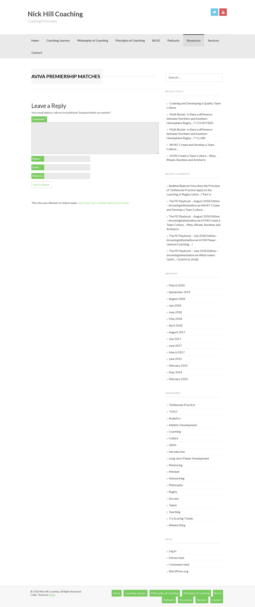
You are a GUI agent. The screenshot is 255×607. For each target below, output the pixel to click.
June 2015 (175, 358)
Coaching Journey (58, 40)
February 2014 (178, 379)
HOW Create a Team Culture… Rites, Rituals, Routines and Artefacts (193, 225)
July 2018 (175, 305)
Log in (172, 551)
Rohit (52, 594)
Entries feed (176, 557)
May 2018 (175, 318)
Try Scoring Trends (181, 518)
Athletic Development (183, 425)
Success (174, 498)
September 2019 (179, 292)
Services (213, 40)
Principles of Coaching (130, 40)
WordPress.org (178, 571)
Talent (173, 505)
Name (36, 158)
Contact (36, 52)
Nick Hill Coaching (55, 14)
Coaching (175, 431)
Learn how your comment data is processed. (103, 202)
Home (35, 40)
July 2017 (175, 339)
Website (37, 175)
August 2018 (177, 298)
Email (36, 167)
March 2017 (177, 352)
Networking (176, 478)
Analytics (175, 418)
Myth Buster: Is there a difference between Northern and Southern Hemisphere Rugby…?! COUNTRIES (190, 118)
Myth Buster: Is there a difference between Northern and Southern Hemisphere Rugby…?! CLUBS (189, 134)
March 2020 (177, 285)
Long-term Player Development (189, 458)
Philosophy (176, 485)
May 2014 (175, 372)
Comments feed (179, 564)
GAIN (172, 445)
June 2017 (175, 345)
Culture (173, 438)
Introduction (177, 451)
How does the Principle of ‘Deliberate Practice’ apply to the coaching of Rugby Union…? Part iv (193, 190)
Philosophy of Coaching (92, 40)
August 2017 (177, 332)
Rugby (173, 491)
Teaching (174, 512)
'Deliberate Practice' (182, 405)
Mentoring (176, 465)
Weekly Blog (177, 525)
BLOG (156, 40)
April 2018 (175, 325)
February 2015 (178, 365)
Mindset (174, 471)
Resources (193, 40)
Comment (39, 119)
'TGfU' (173, 411)
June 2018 (175, 312)
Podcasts (173, 40)
